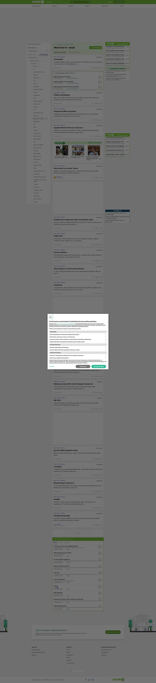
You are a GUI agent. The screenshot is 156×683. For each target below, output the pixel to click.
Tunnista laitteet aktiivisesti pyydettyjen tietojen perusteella (65, 350)
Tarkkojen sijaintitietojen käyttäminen (59, 347)
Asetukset (83, 366)
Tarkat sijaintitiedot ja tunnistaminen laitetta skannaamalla (64, 334)
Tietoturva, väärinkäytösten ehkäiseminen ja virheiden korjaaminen (67, 355)
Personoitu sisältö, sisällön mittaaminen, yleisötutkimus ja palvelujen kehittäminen (70, 339)
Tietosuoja (51, 366)
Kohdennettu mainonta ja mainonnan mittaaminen (62, 337)
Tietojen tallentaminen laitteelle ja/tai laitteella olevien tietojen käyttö (67, 341)
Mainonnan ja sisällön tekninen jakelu (59, 358)
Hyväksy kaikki (99, 366)
